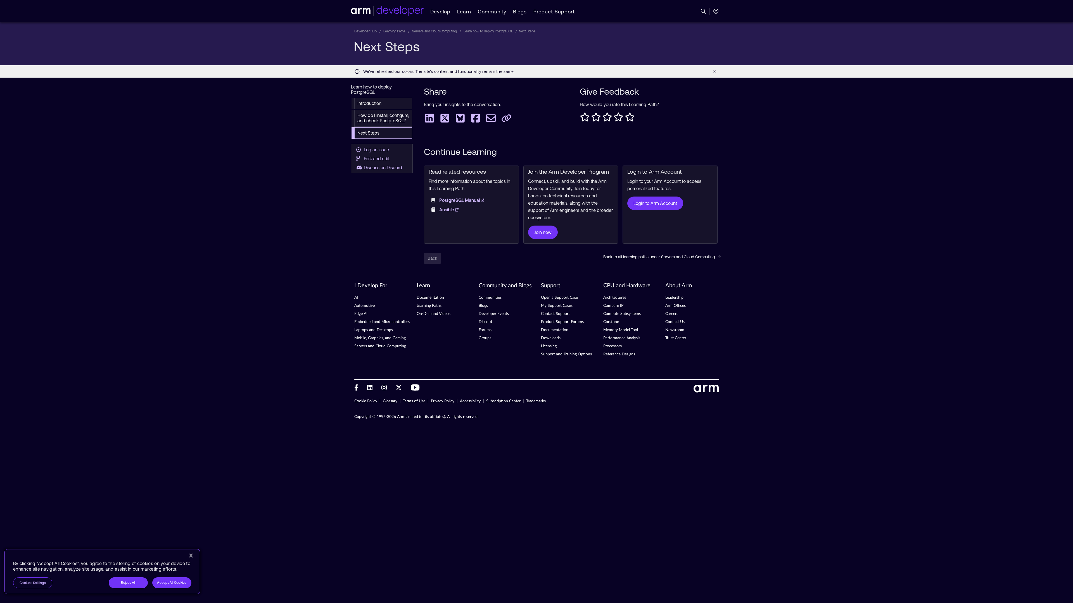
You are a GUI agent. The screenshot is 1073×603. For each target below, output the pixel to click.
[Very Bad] (585, 118)
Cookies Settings (33, 583)
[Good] (618, 118)
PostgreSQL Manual (460, 200)
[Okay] (607, 118)
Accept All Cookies (171, 583)
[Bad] (596, 118)
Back (432, 258)
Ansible (447, 209)
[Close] (191, 555)
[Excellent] (630, 118)
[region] (102, 571)
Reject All (128, 583)
